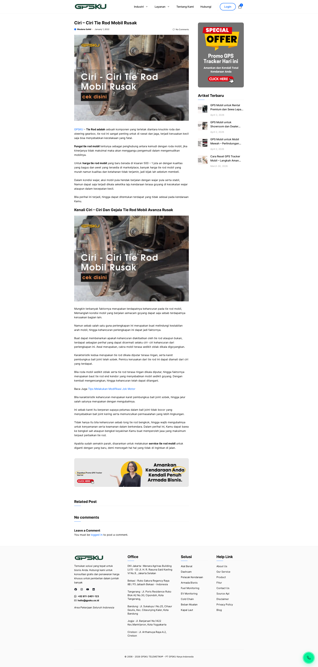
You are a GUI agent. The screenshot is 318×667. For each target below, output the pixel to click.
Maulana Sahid (84, 29)
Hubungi (205, 6)
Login (227, 6)
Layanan (160, 6)
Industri (139, 6)
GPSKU (78, 129)
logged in (97, 534)
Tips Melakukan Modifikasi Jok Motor (111, 388)
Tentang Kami (185, 6)
